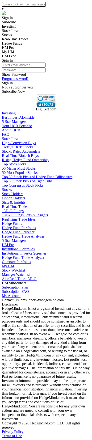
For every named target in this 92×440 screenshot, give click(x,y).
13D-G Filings (13, 211)
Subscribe (9, 22)
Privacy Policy (13, 432)
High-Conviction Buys (19, 143)
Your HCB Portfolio (17, 126)
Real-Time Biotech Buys (20, 156)
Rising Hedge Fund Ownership (25, 160)
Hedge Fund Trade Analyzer (23, 236)
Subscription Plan (15, 287)
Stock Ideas (10, 31)
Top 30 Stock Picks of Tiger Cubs (27, 181)
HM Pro (8, 48)
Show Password (14, 74)
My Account (11, 296)
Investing (9, 26)
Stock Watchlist (13, 270)
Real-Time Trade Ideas (19, 219)
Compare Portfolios (16, 262)
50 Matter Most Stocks (19, 168)
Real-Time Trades (15, 39)
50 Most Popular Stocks (20, 173)
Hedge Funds (12, 43)
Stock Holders (12, 194)
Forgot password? (15, 79)
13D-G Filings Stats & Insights (25, 215)
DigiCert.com (46, 109)
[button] (46, 100)
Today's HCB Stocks (17, 147)
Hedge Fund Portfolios (19, 228)
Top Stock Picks (14, 164)
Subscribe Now (13, 91)
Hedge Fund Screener (18, 232)
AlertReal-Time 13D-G (19, 279)
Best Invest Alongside (18, 117)
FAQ (5, 134)
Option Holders (13, 198)
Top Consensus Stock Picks (22, 185)
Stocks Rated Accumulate (21, 151)
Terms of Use (12, 436)
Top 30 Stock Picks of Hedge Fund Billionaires (37, 177)
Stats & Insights (13, 202)
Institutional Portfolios (18, 249)
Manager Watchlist (16, 274)
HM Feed (9, 56)
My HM (8, 52)
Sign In (7, 18)
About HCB (11, 130)
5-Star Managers (14, 122)
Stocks (7, 35)
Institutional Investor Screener (24, 253)
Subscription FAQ (15, 291)
